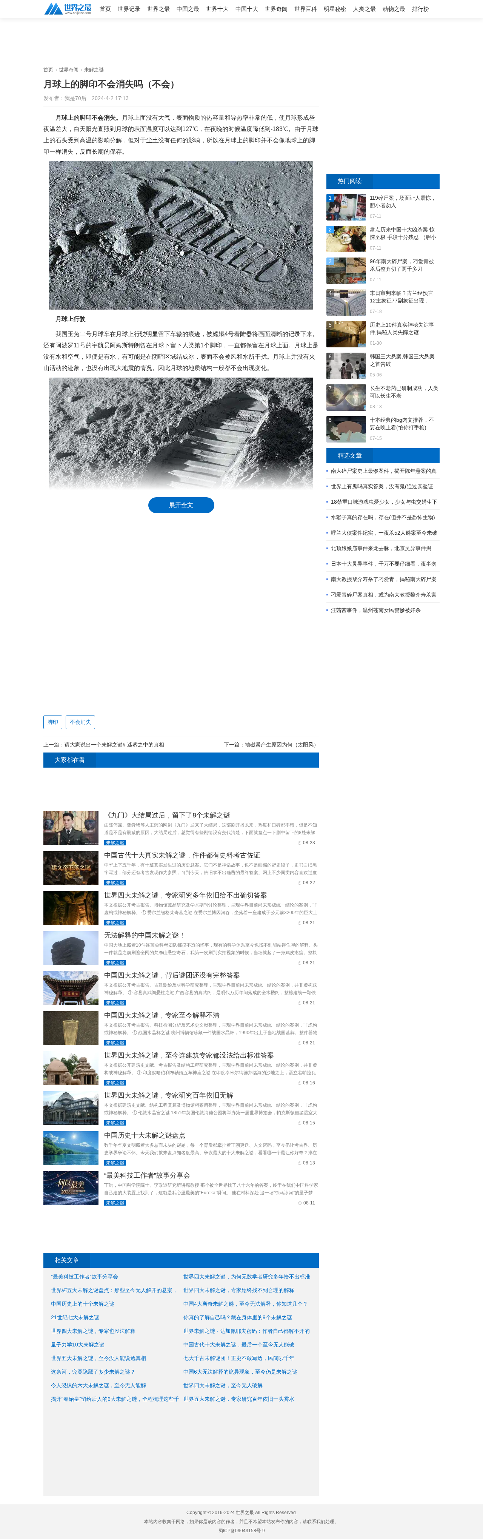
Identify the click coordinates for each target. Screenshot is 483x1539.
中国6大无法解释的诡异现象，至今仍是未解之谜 (240, 1372)
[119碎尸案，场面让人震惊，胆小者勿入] (346, 208)
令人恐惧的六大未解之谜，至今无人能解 (98, 1385)
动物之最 (394, 9)
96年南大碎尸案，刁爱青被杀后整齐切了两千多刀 (402, 265)
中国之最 (188, 9)
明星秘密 (335, 9)
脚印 (53, 722)
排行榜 (420, 9)
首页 (105, 9)
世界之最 (158, 9)
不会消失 (80, 722)
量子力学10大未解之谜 (78, 1345)
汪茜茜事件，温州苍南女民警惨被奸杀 (376, 610)
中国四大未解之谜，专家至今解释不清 (162, 1015)
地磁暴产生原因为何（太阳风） (282, 745)
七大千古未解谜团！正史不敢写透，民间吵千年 (238, 1358)
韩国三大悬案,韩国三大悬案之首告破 (402, 360)
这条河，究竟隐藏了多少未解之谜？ (93, 1372)
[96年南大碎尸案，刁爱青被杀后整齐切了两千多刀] (346, 272)
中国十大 (246, 9)
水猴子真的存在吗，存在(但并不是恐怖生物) (383, 517)
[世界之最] (67, 15)
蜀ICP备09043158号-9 (241, 1530)
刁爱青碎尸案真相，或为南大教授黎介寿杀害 (384, 595)
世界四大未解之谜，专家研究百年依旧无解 (168, 1095)
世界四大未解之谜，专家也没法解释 (93, 1331)
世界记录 (129, 9)
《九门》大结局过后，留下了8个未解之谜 (167, 815)
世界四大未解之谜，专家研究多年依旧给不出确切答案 (185, 895)
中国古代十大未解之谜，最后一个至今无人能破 (238, 1345)
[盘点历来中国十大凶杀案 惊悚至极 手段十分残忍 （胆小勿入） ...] (346, 240)
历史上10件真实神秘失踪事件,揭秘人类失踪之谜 (402, 328)
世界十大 (217, 9)
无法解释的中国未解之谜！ (145, 935)
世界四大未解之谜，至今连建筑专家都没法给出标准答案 (189, 1055)
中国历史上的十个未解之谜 (82, 1304)
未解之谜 (94, 69)
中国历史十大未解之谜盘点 (145, 1135)
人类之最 (364, 9)
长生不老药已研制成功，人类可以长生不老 (404, 392)
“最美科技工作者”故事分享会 (147, 1175)
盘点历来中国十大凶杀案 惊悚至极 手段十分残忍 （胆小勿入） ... (403, 234)
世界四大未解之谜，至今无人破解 (223, 1385)
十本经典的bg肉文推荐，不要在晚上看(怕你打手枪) (402, 423)
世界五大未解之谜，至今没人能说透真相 (98, 1358)
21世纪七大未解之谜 (75, 1317)
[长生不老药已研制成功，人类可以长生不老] (346, 398)
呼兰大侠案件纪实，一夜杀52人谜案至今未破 (384, 533)
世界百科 (305, 9)
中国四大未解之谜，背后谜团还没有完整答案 (172, 975)
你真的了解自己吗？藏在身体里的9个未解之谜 (237, 1317)
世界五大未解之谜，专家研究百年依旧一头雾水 (238, 1399)
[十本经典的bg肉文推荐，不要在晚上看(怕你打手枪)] (346, 430)
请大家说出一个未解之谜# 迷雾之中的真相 (114, 745)
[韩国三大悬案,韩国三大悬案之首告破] (346, 367)
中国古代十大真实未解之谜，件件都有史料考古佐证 (182, 855)
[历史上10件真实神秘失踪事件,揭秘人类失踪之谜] (346, 335)
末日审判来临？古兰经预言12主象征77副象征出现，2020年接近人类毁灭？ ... (401, 297)
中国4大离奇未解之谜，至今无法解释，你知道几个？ (245, 1304)
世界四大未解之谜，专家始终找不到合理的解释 (238, 1290)
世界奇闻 (276, 9)
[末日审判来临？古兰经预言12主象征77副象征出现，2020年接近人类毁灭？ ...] (346, 303)
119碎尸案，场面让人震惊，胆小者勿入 (403, 201)
